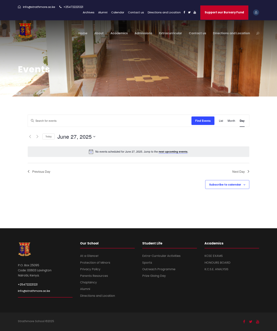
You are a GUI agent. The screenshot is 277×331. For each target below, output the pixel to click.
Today (48, 136)
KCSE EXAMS (213, 256)
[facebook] (184, 12)
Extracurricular (170, 33)
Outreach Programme (158, 269)
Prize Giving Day (154, 276)
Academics (119, 33)
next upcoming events (173, 151)
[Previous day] (30, 136)
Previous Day (41, 171)
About (99, 33)
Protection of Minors (95, 262)
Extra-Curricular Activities (161, 256)
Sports (147, 262)
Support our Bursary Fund (224, 12)
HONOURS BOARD (217, 262)
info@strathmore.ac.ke (34, 291)
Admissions (143, 33)
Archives (88, 12)
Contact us (136, 12)
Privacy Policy (90, 269)
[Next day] (37, 136)
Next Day (238, 171)
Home (82, 33)
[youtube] (195, 12)
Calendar (117, 12)
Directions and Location (164, 12)
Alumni (102, 12)
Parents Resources (94, 276)
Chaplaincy (88, 282)
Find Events (203, 121)
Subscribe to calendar (225, 184)
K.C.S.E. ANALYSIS (216, 269)
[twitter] (189, 12)
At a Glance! (89, 256)
